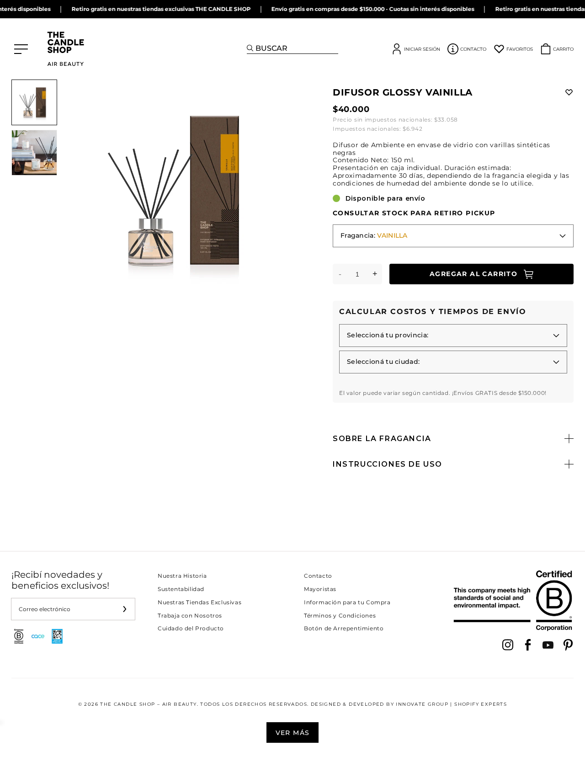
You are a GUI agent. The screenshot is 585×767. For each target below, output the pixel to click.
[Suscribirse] (124, 609)
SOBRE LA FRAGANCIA (382, 438)
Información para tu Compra (347, 602)
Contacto (318, 575)
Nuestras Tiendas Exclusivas (199, 602)
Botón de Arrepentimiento (343, 628)
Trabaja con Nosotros (190, 615)
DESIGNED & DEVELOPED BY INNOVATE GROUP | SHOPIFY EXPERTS (409, 704)
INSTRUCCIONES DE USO (387, 464)
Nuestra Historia (182, 575)
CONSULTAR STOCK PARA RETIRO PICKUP (414, 213)
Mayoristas (320, 589)
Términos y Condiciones (340, 615)
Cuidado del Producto (191, 628)
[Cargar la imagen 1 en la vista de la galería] (34, 102)
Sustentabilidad (181, 589)
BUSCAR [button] (271, 48)
